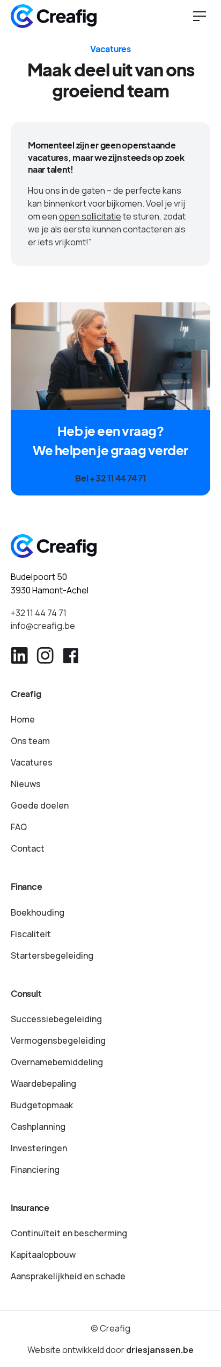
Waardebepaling (43, 1083)
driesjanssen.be (160, 1350)
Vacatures (32, 762)
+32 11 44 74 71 (39, 613)
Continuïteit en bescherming (69, 1233)
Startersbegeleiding (52, 955)
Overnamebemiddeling (57, 1062)
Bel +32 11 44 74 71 (110, 478)
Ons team (30, 741)
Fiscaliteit (31, 934)
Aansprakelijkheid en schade (68, 1276)
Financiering (35, 1169)
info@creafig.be (43, 626)
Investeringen (39, 1148)
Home (23, 719)
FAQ (19, 827)
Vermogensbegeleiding (58, 1040)
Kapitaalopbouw (43, 1254)
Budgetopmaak (42, 1105)
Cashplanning (38, 1126)
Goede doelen (40, 805)
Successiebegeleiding (56, 1019)
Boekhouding (37, 912)
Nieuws (26, 784)
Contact (28, 848)
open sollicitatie (90, 216)
